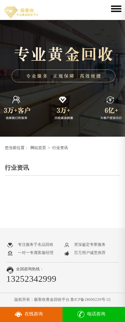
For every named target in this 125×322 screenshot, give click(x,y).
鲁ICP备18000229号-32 (90, 299)
